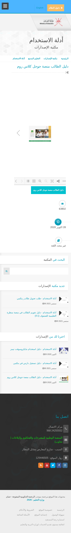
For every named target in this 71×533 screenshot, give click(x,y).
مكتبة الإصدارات (50, 58)
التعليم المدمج (34, 58)
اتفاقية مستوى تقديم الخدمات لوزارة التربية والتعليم (42, 524)
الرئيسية (64, 58)
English (39, 8)
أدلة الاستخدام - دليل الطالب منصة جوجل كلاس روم (31, 377)
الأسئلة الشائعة (23, 515)
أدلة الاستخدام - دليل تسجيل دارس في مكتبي (34, 363)
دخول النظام (54, 8)
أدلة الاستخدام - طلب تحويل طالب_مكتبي (36, 298)
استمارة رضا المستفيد (54, 519)
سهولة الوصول (58, 515)
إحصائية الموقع (40, 515)
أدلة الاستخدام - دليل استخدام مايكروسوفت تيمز (33, 349)
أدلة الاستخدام (19, 58)
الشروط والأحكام (26, 510)
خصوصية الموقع (45, 510)
